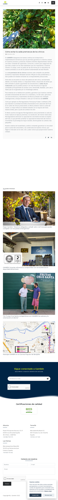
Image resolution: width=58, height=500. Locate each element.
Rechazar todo (48, 495)
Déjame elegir (48, 491)
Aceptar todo (35, 495)
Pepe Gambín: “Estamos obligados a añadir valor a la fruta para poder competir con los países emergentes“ (27, 228)
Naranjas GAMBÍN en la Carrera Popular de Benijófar (21, 354)
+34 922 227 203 (35, 437)
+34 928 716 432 (8, 452)
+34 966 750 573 (8, 437)
